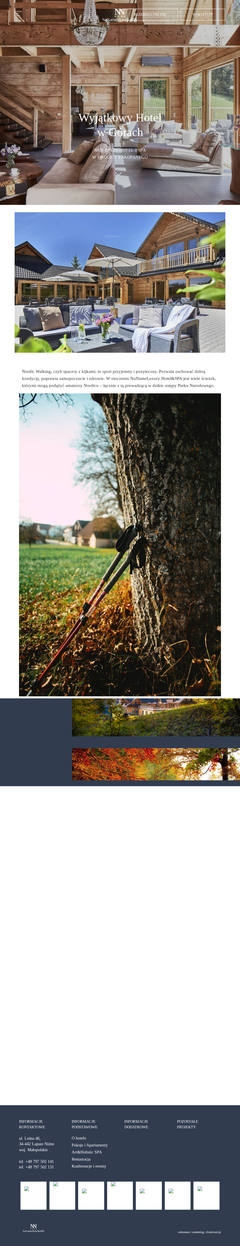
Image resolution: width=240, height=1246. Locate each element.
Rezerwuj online (150, 15)
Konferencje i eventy (89, 1166)
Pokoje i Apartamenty (90, 1145)
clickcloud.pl (213, 1232)
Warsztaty (203, 15)
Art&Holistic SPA (87, 1152)
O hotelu (79, 1138)
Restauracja (81, 1159)
